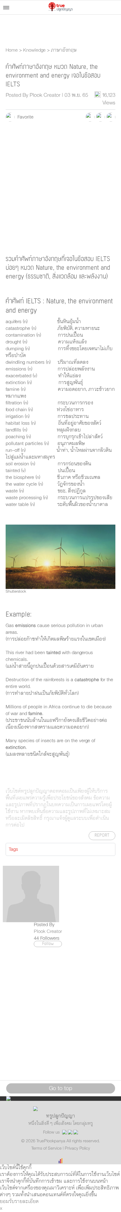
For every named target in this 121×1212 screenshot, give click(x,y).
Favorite (24, 117)
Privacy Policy (77, 1148)
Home (12, 50)
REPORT (102, 835)
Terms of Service (47, 1148)
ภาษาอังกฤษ (64, 50)
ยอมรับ (7, 1201)
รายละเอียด (27, 1201)
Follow (48, 944)
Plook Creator (48, 931)
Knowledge (34, 50)
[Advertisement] (60, 188)
